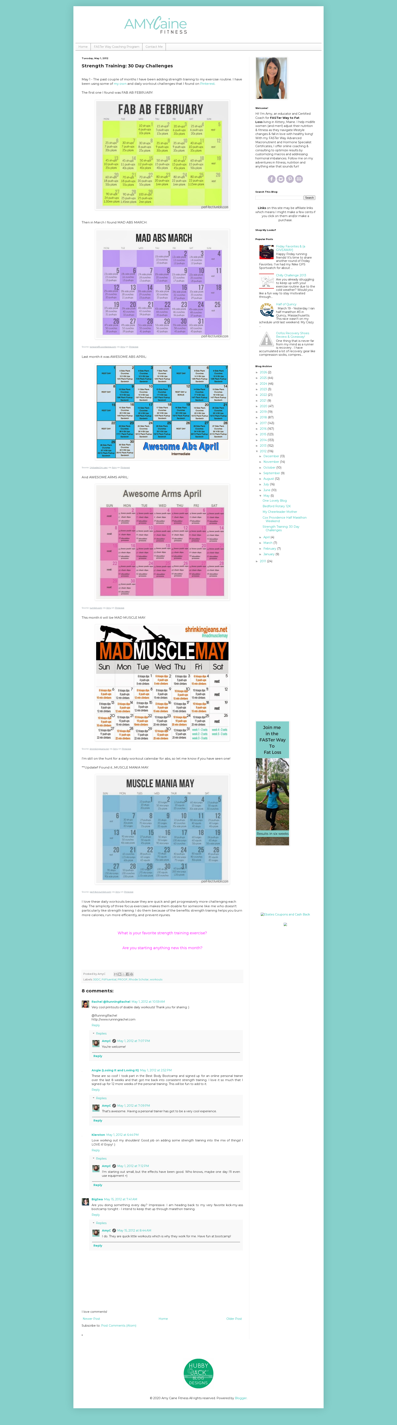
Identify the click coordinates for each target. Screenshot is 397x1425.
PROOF (123, 979)
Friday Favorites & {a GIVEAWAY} (290, 248)
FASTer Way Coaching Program (116, 47)
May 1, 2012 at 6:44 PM (122, 1135)
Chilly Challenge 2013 (291, 275)
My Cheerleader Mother (280, 512)
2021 (263, 400)
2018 (264, 417)
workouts (156, 979)
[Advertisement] (281, 879)
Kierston (98, 1135)
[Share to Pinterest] (131, 974)
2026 (264, 372)
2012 (263, 451)
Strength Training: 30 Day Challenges (281, 528)
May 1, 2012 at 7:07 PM (133, 1041)
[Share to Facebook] (128, 974)
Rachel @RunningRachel (111, 1002)
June (267, 490)
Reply (96, 1025)
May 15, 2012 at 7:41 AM (120, 1199)
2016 (263, 429)
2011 (263, 561)
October (269, 467)
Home (83, 47)
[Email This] (116, 974)
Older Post (234, 1319)
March (268, 543)
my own (120, 84)
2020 (264, 406)
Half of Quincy (286, 304)
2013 (263, 446)
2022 (264, 395)
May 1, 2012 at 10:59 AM (148, 1002)
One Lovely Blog (275, 500)
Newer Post (91, 1319)
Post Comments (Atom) (118, 1325)
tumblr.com (96, 607)
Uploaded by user (99, 467)
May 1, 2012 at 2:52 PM (156, 1070)
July (266, 484)
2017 (264, 423)
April (266, 537)
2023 (264, 389)
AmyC (106, 1041)
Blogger (241, 1398)
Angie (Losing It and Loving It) (115, 1070)
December (271, 456)
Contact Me (154, 47)
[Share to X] (124, 974)
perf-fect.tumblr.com (100, 891)
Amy (122, 346)
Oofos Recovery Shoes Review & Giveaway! (292, 335)
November (271, 462)
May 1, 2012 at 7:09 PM (133, 1106)
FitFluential (109, 979)
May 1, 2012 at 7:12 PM (133, 1166)
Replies (101, 1034)
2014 (264, 440)
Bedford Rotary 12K (277, 506)
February (270, 548)
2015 (263, 434)
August (269, 479)
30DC (96, 979)
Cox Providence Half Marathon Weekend (285, 519)
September (272, 473)
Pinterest (207, 84)
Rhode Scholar (139, 979)
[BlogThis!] (120, 974)
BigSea (97, 1199)
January (269, 554)
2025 (264, 378)
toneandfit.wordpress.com (103, 346)
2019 (264, 412)
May (266, 496)
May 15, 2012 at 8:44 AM (134, 1230)
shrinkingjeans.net (99, 748)
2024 (264, 383)
